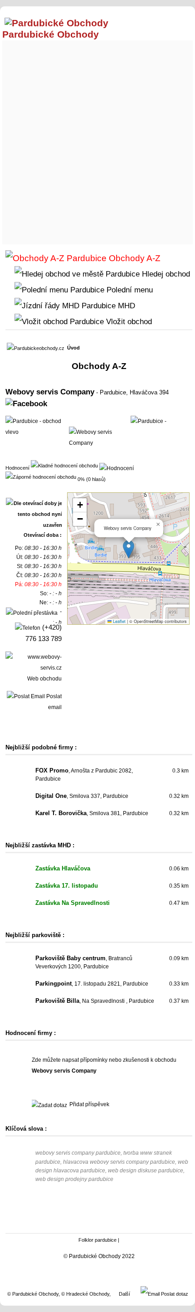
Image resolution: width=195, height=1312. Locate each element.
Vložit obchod (128, 321)
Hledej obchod (165, 273)
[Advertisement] (97, 140)
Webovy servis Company (49, 391)
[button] (128, 549)
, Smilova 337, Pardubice (81, 796)
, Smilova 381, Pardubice (91, 813)
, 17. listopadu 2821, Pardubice (91, 984)
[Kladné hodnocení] (64, 465)
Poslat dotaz (174, 1294)
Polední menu (128, 289)
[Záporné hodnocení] (40, 476)
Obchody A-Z (134, 258)
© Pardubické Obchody (32, 1294)
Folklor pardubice (97, 1240)
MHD (125, 305)
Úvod (73, 347)
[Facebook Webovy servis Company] (26, 403)
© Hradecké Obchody (85, 1294)
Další (124, 1294)
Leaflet (119, 621)
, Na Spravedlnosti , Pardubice (94, 1001)
